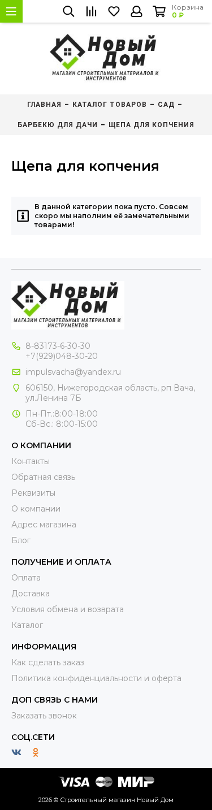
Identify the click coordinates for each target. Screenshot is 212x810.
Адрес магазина (43, 524)
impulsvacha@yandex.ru (73, 372)
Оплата (26, 578)
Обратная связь (43, 477)
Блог (21, 540)
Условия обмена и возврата (67, 609)
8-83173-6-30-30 (57, 346)
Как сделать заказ (47, 662)
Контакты (30, 461)
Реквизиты (33, 493)
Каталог (27, 625)
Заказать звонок (44, 716)
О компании (35, 509)
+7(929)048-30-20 (61, 356)
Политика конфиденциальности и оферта (96, 678)
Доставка (30, 593)
